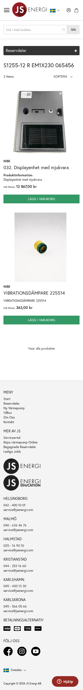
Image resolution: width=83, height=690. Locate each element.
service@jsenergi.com (18, 509)
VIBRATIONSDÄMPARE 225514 (34, 293)
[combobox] (35, 29)
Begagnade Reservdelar (19, 447)
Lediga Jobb (12, 451)
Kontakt (8, 422)
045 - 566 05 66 (15, 606)
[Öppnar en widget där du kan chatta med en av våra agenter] (65, 682)
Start (6, 399)
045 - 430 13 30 (14, 586)
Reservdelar (11, 403)
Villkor (7, 412)
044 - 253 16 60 (14, 566)
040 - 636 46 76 (15, 525)
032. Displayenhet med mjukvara (36, 167)
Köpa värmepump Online (20, 442)
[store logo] (29, 10)
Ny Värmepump (14, 408)
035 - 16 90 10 (13, 545)
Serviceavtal (11, 437)
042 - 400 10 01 (14, 505)
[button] (63, 76)
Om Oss (9, 417)
